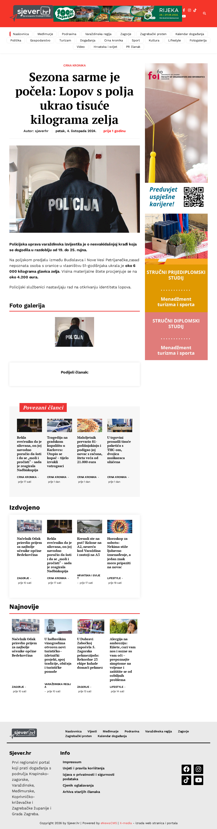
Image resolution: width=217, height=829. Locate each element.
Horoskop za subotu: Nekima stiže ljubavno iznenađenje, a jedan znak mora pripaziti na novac (119, 553)
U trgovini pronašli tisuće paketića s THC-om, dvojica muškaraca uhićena (119, 450)
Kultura (154, 40)
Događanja (87, 40)
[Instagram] (189, 10)
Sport (136, 40)
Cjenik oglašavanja (78, 785)
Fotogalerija (198, 40)
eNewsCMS (109, 823)
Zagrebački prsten (153, 34)
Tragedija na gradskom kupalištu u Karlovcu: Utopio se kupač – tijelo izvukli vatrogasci (58, 452)
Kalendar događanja (189, 34)
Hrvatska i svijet (105, 46)
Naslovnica (21, 34)
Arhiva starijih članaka (81, 792)
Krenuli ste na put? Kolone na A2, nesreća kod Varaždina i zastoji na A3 (89, 547)
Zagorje (125, 34)
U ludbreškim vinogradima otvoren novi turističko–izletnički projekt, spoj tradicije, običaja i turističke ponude (58, 655)
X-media (126, 823)
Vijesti (92, 731)
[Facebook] (184, 10)
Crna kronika (113, 40)
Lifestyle (174, 40)
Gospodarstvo (40, 40)
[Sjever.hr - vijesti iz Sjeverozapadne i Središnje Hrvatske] (31, 13)
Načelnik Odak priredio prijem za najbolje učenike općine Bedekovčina (29, 547)
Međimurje (45, 34)
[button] (204, 13)
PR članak (133, 46)
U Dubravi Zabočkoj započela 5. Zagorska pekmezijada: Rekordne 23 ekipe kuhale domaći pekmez (90, 653)
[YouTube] (184, 16)
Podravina (69, 34)
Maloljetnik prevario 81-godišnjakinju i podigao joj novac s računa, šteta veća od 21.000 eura (89, 450)
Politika (15, 40)
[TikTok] (195, 10)
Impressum (72, 762)
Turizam (65, 40)
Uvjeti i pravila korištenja (83, 768)
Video (81, 46)
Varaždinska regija (98, 34)
